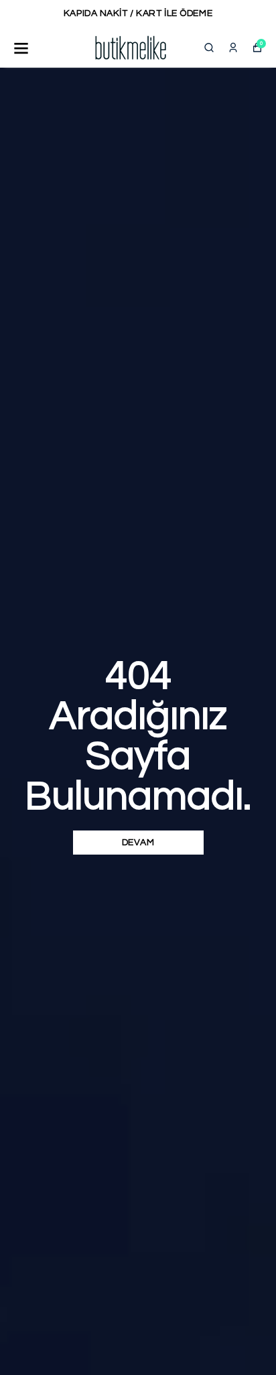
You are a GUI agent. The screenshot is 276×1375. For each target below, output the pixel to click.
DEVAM (138, 842)
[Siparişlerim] (233, 47)
